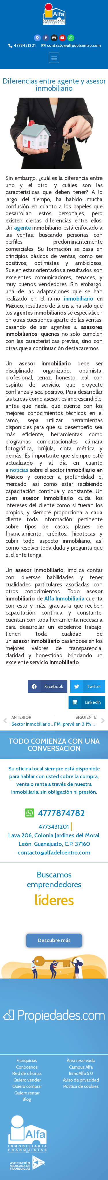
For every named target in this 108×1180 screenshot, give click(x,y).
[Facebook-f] (45, 37)
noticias (19, 470)
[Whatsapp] (70, 37)
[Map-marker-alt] (37, 37)
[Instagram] (54, 37)
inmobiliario (78, 298)
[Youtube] (62, 37)
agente (22, 227)
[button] (54, 58)
